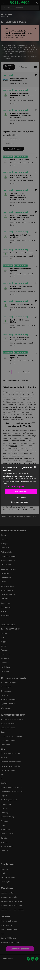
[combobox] (35, 467)
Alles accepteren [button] (21, 491)
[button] (20, 487)
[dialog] (20, 485)
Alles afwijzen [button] (21, 497)
